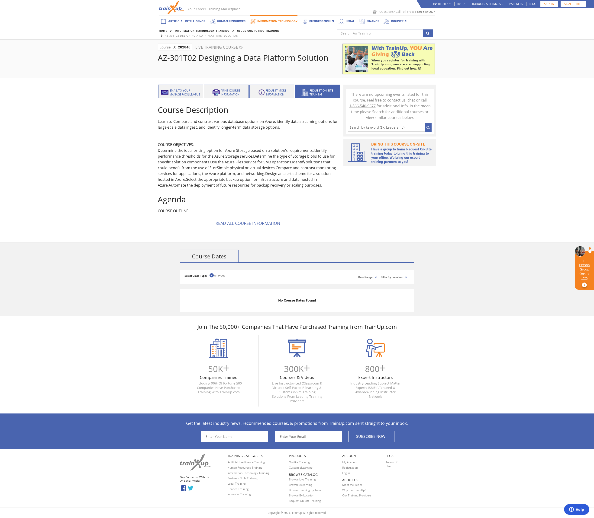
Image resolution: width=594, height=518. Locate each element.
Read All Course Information (248, 223)
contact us (396, 100)
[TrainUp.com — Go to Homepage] (172, 7)
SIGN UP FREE (573, 4)
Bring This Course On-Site (398, 144)
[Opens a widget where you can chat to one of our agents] (576, 510)
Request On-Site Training (305, 501)
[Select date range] (361, 277)
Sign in (549, 4)
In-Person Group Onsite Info (584, 272)
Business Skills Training (242, 478)
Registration (350, 468)
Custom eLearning (301, 468)
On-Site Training (299, 462)
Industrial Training (239, 494)
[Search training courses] (428, 33)
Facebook (183, 488)
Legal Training (236, 484)
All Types (219, 275)
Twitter (191, 488)
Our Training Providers (356, 495)
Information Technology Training (248, 473)
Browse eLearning (300, 485)
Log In (346, 473)
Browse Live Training (302, 479)
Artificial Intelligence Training (246, 462)
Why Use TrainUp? (354, 490)
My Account (349, 462)
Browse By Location (301, 495)
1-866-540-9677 (424, 12)
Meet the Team (352, 485)
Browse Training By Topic (305, 490)
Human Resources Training (244, 468)
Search (428, 127)
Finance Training (238, 489)
